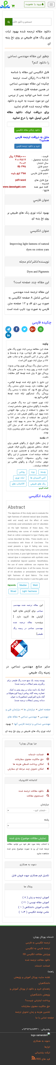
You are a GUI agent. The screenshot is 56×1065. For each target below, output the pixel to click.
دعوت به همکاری (41, 1041)
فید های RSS (42, 1059)
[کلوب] (41, 329)
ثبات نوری (19, 478)
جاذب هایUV (18, 484)
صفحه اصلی (44, 709)
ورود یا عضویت (34, 4)
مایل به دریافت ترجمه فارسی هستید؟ (32, 139)
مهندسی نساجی (29, 717)
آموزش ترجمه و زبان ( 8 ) (36, 897)
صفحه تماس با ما (44, 1018)
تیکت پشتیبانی (42, 1052)
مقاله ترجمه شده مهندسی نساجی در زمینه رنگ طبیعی (28, 628)
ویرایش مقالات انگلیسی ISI (36, 954)
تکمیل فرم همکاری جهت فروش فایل (30, 875)
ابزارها (47, 1047)
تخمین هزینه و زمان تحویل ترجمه (32, 1012)
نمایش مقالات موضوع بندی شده (28, 838)
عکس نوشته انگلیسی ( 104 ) (34, 912)
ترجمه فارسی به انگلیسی (38, 948)
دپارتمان (45, 804)
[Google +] (33, 329)
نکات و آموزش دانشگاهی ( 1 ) (33, 907)
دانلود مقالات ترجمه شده (32, 791)
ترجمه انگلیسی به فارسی (38, 943)
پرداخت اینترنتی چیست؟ (37, 1000)
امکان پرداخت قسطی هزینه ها (29, 764)
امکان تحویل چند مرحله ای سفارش (26, 769)
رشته (46, 820)
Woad (13, 591)
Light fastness (29, 591)
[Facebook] (16, 329)
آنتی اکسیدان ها (38, 478)
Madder (23, 585)
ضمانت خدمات (36, 754)
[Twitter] (24, 329)
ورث (32, 472)
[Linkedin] (8, 335)
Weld (35, 585)
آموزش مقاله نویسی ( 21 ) (35, 902)
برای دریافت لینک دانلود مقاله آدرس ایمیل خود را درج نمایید (28, 115)
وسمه (43, 472)
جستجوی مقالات (36, 796)
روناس (28, 353)
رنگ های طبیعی (38, 484)
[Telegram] (8, 329)
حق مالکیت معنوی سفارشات (30, 759)
